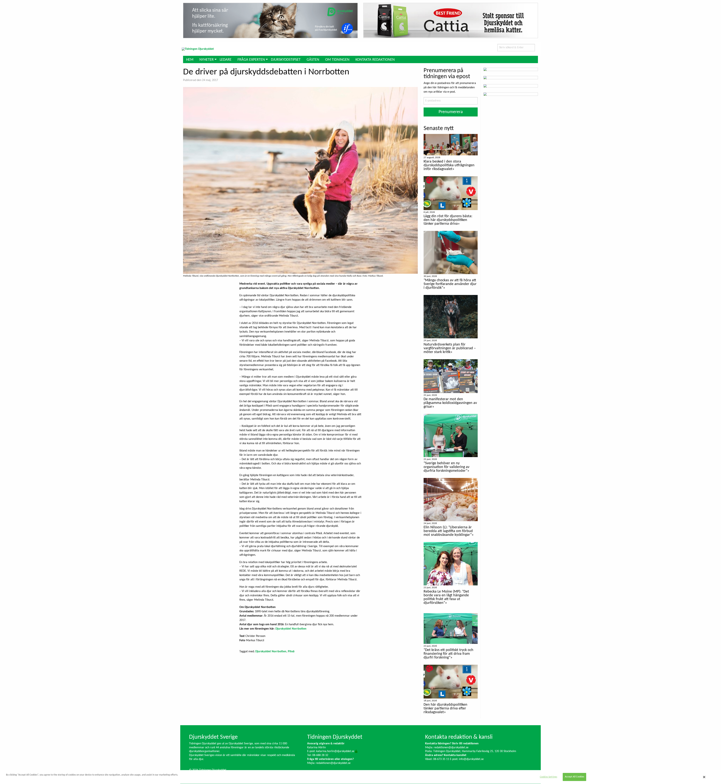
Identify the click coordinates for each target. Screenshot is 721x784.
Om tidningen (337, 60)
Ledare (226, 60)
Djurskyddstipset (286, 60)
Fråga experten (251, 60)
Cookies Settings (548, 777)
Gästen (313, 60)
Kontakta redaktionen (375, 60)
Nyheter (206, 60)
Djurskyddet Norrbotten (290, 628)
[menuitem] (189, 59)
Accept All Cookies (574, 777)
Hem (189, 60)
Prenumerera (451, 112)
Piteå (291, 651)
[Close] (704, 777)
